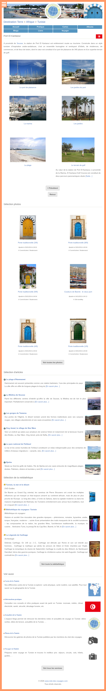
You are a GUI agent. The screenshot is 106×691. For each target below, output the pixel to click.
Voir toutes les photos (52, 362)
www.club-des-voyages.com (56, 681)
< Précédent (52, 188)
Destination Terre (13, 21)
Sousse (20, 43)
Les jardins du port (78, 87)
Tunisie (41, 21)
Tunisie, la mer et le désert (17, 485)
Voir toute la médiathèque (52, 564)
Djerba (9, 462)
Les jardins (78, 124)
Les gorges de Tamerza (16, 413)
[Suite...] (89, 176)
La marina (28, 124)
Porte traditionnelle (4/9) (28, 346)
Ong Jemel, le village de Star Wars (21, 428)
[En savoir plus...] (53, 386)
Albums (90, 27)
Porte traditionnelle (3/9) (28, 243)
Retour (53, 194)
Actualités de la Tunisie (13, 615)
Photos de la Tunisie (12, 633)
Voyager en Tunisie (12, 649)
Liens (40, 31)
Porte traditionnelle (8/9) (78, 243)
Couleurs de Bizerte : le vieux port (78, 292)
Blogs (15, 31)
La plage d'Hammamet (15, 379)
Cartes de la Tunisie (12, 581)
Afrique (30, 21)
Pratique (40, 27)
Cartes (65, 27)
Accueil (16, 27)
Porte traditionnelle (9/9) (28, 292)
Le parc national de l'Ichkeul (18, 444)
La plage (27, 165)
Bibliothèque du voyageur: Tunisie (21, 509)
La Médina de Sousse (15, 395)
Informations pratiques (13, 599)
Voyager (65, 31)
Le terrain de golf (78, 165)
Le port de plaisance (28, 87)
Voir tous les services (52, 668)
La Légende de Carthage (17, 535)
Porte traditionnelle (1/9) (78, 346)
